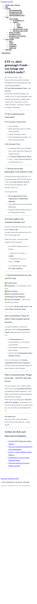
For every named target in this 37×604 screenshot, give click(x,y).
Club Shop (8, 49)
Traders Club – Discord (12, 5)
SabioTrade (12, 48)
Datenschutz (11, 478)
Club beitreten (6, 53)
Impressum (4, 478)
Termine (8, 8)
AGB (17, 478)
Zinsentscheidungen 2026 (17, 15)
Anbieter (15, 22)
